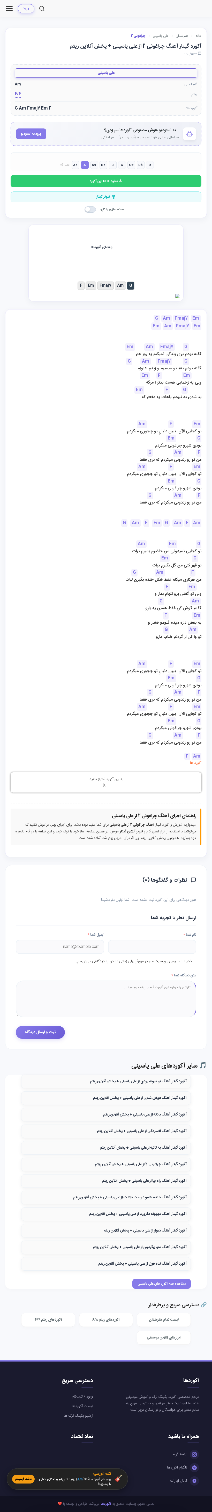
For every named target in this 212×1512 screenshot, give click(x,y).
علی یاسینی (106, 73)
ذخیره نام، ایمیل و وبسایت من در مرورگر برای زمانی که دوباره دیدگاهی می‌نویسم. (134, 961)
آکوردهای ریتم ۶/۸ (106, 1320)
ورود (26, 8)
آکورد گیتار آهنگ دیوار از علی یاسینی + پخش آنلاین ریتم (145, 1231)
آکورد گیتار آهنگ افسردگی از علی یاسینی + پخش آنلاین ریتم (142, 1131)
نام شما (189, 935)
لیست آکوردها (82, 1406)
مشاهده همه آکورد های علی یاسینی (162, 1284)
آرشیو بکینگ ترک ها (78, 1416)
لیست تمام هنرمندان (164, 1320)
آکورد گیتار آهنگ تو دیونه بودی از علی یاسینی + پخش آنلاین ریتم (138, 1081)
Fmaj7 (105, 285)
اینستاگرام (180, 1454)
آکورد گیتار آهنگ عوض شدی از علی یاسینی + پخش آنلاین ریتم (140, 1098)
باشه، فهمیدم (23, 1479)
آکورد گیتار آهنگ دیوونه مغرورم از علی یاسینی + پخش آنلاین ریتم (138, 1214)
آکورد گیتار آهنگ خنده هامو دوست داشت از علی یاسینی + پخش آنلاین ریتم (130, 1197)
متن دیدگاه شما (183, 975)
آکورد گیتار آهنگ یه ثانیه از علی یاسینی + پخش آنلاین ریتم (143, 1148)
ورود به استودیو (31, 134)
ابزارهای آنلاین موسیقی (163, 1338)
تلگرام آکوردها (177, 1468)
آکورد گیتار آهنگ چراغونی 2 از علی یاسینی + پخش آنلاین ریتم (141, 1164)
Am (120, 285)
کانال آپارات (178, 1481)
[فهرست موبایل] (9, 8)
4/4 (18, 94)
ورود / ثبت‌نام (82, 1397)
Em (91, 285)
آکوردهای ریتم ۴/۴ (48, 1320)
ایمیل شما (96, 935)
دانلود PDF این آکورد (104, 181)
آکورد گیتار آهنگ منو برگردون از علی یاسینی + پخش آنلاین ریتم (140, 1247)
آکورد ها (195, 763)
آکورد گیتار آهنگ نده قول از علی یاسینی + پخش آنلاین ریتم (142, 1264)
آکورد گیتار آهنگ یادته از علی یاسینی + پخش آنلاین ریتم (145, 1115)
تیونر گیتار (103, 197)
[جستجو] (41, 8)
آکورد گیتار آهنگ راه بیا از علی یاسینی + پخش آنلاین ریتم (144, 1181)
